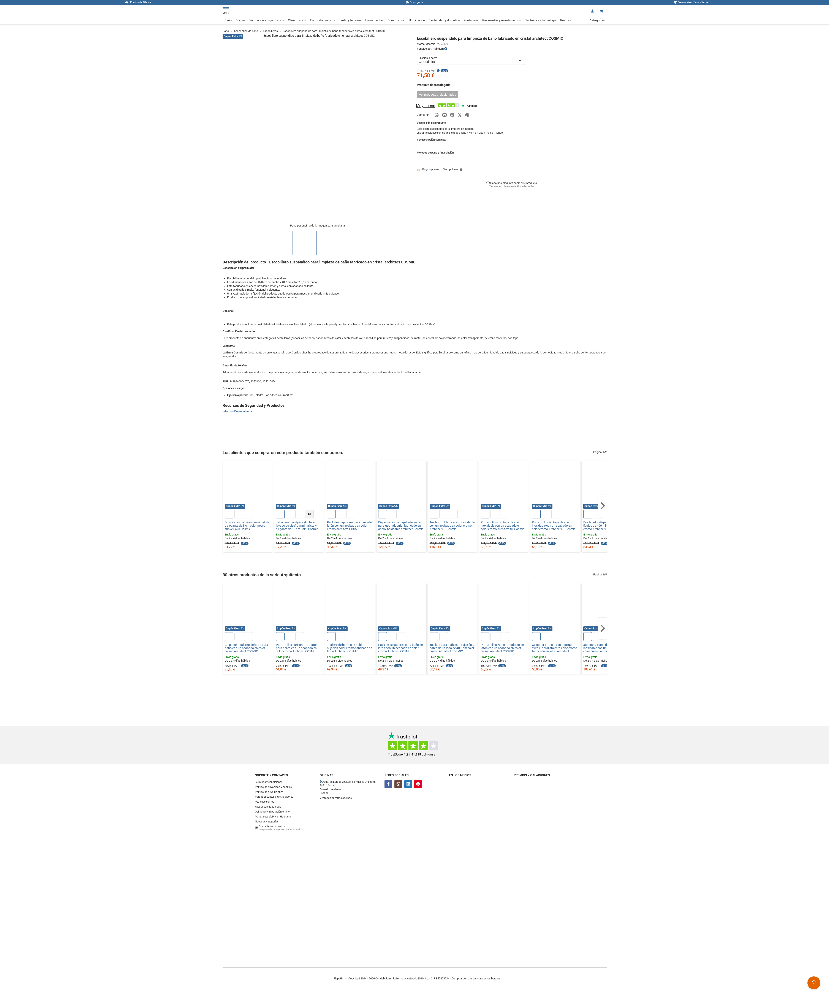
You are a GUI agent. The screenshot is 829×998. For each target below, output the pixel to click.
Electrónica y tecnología (540, 20)
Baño (228, 20)
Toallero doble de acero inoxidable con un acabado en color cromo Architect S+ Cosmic (452, 526)
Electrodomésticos (322, 20)
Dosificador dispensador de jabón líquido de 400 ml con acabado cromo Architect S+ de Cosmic (605, 526)
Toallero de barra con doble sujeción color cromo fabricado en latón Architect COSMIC (349, 648)
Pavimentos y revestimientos (501, 20)
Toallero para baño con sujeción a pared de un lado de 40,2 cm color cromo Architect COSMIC (452, 648)
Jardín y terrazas (350, 20)
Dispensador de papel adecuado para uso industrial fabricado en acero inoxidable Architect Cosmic (400, 526)
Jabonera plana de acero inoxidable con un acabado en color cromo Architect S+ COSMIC (605, 648)
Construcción (396, 20)
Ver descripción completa (431, 139)
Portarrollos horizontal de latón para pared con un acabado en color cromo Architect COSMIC (297, 648)
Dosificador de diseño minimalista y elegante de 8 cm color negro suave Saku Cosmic (247, 526)
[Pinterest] (418, 784)
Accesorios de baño (246, 31)
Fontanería (471, 20)
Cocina (240, 20)
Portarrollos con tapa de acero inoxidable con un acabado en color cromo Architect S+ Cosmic (502, 526)
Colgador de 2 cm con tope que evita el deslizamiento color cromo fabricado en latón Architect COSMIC (554, 648)
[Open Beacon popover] (813, 982)
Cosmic (430, 44)
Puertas (565, 20)
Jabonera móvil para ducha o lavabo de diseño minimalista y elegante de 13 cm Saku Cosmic (297, 526)
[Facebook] (388, 784)
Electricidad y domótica (444, 20)
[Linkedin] (408, 784)
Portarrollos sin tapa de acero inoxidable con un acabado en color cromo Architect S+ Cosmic (553, 526)
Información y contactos (238, 411)
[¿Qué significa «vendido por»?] (445, 49)
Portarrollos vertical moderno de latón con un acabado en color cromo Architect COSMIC (502, 648)
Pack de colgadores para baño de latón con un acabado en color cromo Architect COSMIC (349, 526)
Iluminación (417, 20)
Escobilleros (270, 31)
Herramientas (374, 20)
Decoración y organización (266, 20)
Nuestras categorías (266, 821)
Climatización (297, 20)
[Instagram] (398, 784)
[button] (453, 169)
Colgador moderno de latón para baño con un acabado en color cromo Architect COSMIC (246, 648)
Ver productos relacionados (437, 94)
